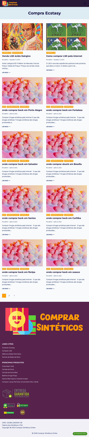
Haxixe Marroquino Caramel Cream (15, 379)
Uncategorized (17, 52)
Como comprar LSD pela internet (64, 56)
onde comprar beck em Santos (19, 218)
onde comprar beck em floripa (18, 272)
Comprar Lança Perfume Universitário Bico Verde (20, 382)
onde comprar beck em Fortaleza (64, 110)
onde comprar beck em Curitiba (63, 218)
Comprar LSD (6, 52)
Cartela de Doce (8, 369)
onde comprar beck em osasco (63, 272)
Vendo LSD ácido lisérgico (16, 56)
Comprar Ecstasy (13, 106)
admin (6, 59)
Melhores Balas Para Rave (11, 354)
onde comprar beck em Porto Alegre (22, 110)
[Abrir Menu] (85, 3)
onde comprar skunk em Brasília (64, 164)
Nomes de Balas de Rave (11, 357)
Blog (4, 106)
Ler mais (6, 72)
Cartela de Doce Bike (10, 372)
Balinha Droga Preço (9, 376)
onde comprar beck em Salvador (20, 164)
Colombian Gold (8, 366)
